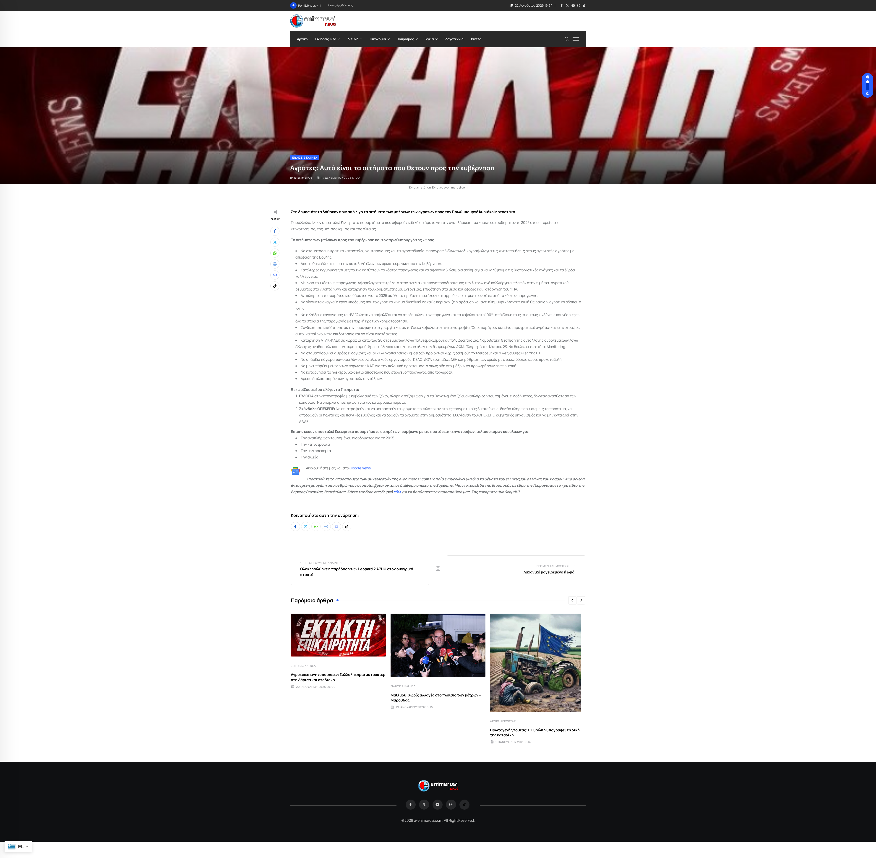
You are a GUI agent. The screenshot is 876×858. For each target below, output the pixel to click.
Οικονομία (378, 39)
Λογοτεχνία (454, 39)
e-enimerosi (303, 178)
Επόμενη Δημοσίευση (554, 566)
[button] (572, 600)
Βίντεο (476, 39)
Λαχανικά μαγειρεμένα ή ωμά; (550, 572)
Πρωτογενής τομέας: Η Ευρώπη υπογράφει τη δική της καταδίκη (535, 732)
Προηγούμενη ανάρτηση (324, 563)
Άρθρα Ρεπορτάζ (503, 721)
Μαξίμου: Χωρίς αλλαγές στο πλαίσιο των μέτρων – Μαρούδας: (436, 698)
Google (355, 468)
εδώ (397, 491)
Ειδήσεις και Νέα (303, 666)
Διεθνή (353, 39)
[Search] (567, 39)
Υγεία (429, 39)
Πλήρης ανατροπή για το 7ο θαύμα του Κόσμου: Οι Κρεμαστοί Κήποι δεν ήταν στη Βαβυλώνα (393, 5)
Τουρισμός (405, 39)
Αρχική (302, 39)
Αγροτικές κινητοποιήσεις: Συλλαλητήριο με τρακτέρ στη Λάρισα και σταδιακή (338, 677)
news (366, 468)
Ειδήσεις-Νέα (325, 39)
